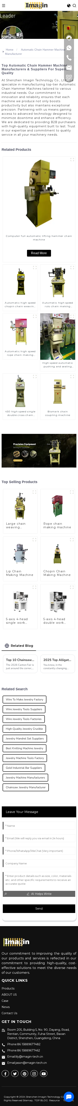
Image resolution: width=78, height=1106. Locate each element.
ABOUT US (9, 994)
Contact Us (9, 1013)
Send (39, 908)
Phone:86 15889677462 (23, 1050)
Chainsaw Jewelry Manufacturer (26, 787)
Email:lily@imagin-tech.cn (25, 1056)
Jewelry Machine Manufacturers (25, 777)
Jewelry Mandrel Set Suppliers (25, 738)
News (6, 1007)
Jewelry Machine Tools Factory (25, 758)
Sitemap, (28, 1100)
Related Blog (22, 646)
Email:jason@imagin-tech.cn (27, 1063)
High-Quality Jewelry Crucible (24, 729)
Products (8, 988)
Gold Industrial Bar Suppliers (24, 768)
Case (5, 1001)
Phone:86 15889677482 (23, 1044)
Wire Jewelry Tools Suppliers (24, 709)
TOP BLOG (41, 1100)
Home (9, 49)
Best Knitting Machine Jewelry (24, 748)
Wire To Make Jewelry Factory (24, 699)
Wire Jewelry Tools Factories (24, 719)
